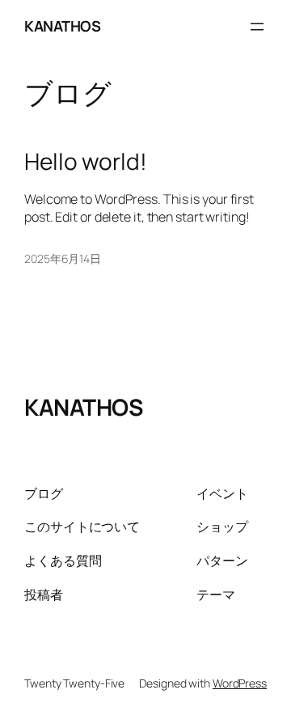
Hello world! (85, 162)
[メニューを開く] (257, 26)
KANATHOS (62, 26)
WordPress (240, 683)
